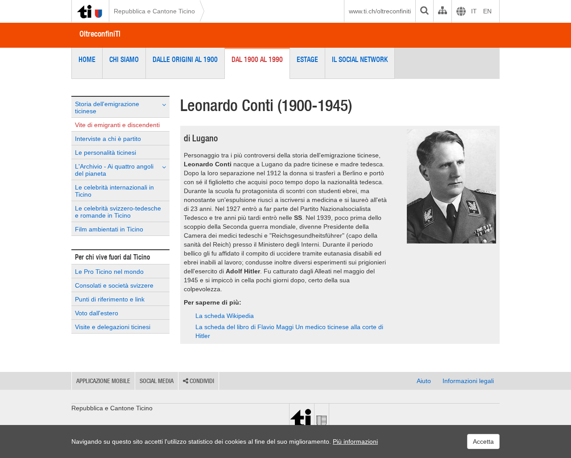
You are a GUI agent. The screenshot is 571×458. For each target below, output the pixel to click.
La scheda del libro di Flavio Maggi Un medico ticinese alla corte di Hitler (289, 331)
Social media (157, 381)
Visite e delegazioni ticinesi (112, 326)
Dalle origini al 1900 (185, 59)
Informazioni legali (468, 380)
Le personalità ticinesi (105, 152)
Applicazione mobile (103, 381)
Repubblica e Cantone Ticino (154, 11)
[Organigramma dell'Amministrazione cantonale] (442, 11)
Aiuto (424, 380)
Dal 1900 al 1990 (257, 59)
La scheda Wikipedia (224, 315)
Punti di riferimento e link (110, 299)
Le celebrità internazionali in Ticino (114, 191)
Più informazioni (355, 441)
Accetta (483, 441)
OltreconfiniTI (99, 34)
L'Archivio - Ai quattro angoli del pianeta (114, 170)
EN (487, 11)
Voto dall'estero (96, 313)
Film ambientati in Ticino (109, 229)
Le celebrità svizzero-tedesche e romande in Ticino (118, 212)
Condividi (201, 381)
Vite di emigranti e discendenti (117, 124)
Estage (307, 59)
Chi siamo (124, 59)
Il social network (360, 59)
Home (87, 59)
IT (474, 11)
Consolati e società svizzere (114, 285)
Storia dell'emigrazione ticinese (107, 107)
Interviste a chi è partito (108, 138)
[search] (424, 11)
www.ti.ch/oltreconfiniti (380, 11)
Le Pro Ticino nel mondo (109, 271)
